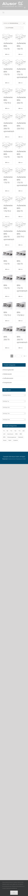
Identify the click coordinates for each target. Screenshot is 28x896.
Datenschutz (11, 459)
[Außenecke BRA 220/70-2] (21, 117)
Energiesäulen (7, 382)
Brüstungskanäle (8, 370)
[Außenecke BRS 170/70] (7, 171)
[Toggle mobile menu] (25, 7)
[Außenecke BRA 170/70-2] (7, 91)
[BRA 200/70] (7, 330)
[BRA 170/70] (7, 278)
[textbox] (14, 395)
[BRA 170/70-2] (7, 305)
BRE (21, 434)
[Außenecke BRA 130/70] (21, 37)
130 (15, 431)
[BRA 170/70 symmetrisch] (21, 278)
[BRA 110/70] (7, 254)
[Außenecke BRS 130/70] (21, 145)
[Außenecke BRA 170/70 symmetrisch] (21, 63)
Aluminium (10, 434)
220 (4, 434)
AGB (24, 459)
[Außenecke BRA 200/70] (21, 91)
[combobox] (14, 395)
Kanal (4, 440)
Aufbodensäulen (8, 378)
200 (23, 431)
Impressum (19, 459)
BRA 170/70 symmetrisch (22, 288)
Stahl (9, 440)
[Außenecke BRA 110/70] (7, 37)
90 (7, 431)
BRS (4, 437)
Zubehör (15, 440)
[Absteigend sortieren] (24, 23)
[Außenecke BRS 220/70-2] (21, 225)
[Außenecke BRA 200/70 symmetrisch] (7, 117)
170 (19, 431)
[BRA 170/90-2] (21, 305)
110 (11, 431)
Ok (14, 892)
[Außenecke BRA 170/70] (7, 63)
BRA (16, 434)
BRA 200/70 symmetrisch (22, 339)
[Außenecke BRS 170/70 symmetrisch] (21, 171)
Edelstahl (20, 437)
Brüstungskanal (11, 437)
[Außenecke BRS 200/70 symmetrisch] (7, 225)
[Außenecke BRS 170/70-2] (7, 199)
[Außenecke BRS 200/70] (21, 199)
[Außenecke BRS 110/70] (7, 145)
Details (8, 54)
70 (4, 431)
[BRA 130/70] (21, 254)
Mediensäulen (7, 374)
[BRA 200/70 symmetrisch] (21, 330)
